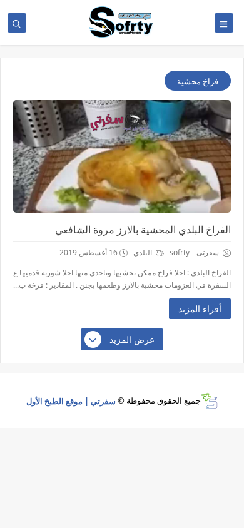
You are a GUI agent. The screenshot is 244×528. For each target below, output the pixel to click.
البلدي (143, 252)
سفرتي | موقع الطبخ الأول (71, 400)
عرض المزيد (132, 339)
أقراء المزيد (199, 309)
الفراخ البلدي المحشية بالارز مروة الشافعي (143, 229)
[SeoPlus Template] (209, 400)
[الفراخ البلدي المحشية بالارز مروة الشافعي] (122, 156)
